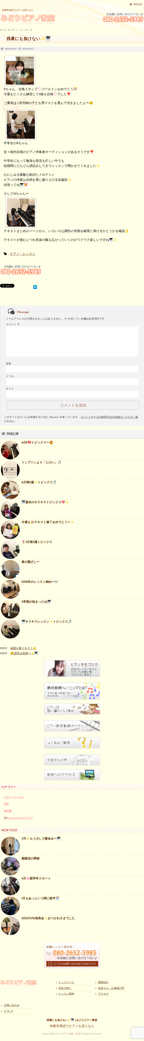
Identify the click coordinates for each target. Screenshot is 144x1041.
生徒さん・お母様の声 (111, 988)
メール (10, 376)
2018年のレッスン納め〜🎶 (40, 581)
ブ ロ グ (8, 1011)
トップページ (66, 982)
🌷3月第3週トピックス (37, 542)
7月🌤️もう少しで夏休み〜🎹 (41, 838)
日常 (6, 804)
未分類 (8, 811)
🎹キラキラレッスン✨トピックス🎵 (47, 621)
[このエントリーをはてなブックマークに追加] (35, 286)
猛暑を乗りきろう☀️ (23, 648)
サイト (10, 388)
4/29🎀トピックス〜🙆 (37, 442)
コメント (13, 324)
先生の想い (65, 988)
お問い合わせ (12, 1005)
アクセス (103, 994)
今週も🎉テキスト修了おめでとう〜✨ (48, 522)
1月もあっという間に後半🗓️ (40, 898)
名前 (8, 363)
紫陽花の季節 (31, 858)
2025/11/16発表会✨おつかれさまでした (48, 918)
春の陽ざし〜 (31, 562)
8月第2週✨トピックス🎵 (39, 482)
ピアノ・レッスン (22, 254)
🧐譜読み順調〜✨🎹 (24, 653)
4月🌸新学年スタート (36, 878)
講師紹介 (103, 982)
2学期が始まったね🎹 (36, 601)
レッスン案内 (66, 994)
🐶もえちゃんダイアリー (18, 818)
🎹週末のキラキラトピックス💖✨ (45, 502)
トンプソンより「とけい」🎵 (41, 462)
